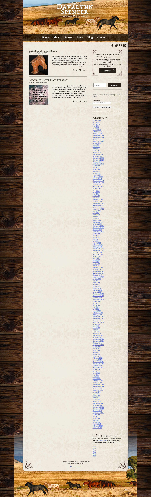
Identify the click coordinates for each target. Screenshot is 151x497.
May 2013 (96, 420)
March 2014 (97, 401)
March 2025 (97, 152)
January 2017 (97, 337)
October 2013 (97, 411)
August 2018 (97, 301)
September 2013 (98, 413)
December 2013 (98, 407)
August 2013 (97, 415)
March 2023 (97, 198)
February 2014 (98, 403)
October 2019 (97, 275)
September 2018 (98, 299)
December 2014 (98, 384)
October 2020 (97, 252)
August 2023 (97, 188)
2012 (94, 448)
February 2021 (98, 245)
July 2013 (96, 416)
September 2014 (98, 390)
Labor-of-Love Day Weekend (48, 80)
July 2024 (96, 167)
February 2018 (98, 313)
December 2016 (98, 339)
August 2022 (97, 211)
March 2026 (97, 130)
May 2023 (96, 194)
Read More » (80, 70)
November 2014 (98, 386)
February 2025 (98, 154)
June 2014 (96, 396)
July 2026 (96, 122)
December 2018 (98, 294)
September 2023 (98, 186)
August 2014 (97, 392)
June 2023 (96, 192)
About (57, 37)
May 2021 (96, 239)
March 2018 (97, 311)
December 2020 (98, 249)
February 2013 (98, 426)
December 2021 (98, 226)
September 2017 (98, 322)
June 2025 (96, 147)
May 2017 (96, 330)
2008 (94, 456)
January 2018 (97, 315)
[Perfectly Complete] (38, 74)
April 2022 (96, 218)
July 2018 (96, 303)
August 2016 (97, 347)
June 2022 (96, 215)
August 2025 (97, 143)
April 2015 (96, 377)
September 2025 (98, 141)
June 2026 (96, 124)
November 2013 (98, 409)
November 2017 (98, 318)
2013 (94, 446)
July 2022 (96, 213)
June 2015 (96, 373)
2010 (94, 452)
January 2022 (97, 224)
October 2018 (97, 298)
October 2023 (97, 184)
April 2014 (96, 399)
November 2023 (98, 183)
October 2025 (97, 139)
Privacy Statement (75, 467)
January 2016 (97, 360)
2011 (94, 450)
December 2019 (98, 271)
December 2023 (98, 181)
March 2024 (97, 175)
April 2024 (96, 173)
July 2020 (96, 258)
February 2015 (98, 381)
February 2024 (98, 177)
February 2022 (98, 222)
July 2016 (96, 348)
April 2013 (96, 422)
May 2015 (96, 375)
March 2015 (97, 379)
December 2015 (98, 362)
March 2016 (97, 356)
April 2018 (96, 309)
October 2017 (97, 320)
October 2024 (97, 162)
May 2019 (96, 284)
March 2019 (97, 288)
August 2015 (97, 369)
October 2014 (97, 388)
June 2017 (96, 328)
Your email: (96, 100)
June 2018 (96, 305)
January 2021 (97, 247)
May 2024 (96, 171)
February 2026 (98, 132)
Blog (90, 37)
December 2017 (98, 316)
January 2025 (97, 156)
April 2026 (96, 128)
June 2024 (96, 169)
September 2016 (98, 345)
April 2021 (96, 241)
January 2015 (97, 382)
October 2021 (97, 230)
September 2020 (98, 254)
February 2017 (98, 335)
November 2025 (98, 137)
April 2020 (96, 264)
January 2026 (97, 134)
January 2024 (97, 179)
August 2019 (97, 279)
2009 (94, 454)
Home (45, 37)
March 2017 (97, 333)
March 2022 (97, 220)
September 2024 (98, 164)
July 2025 (96, 145)
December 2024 (98, 158)
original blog (102, 440)
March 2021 (97, 243)
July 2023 (96, 190)
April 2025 (96, 150)
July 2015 (96, 371)
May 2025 (96, 149)
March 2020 (97, 265)
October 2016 (97, 343)
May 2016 (96, 352)
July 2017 (96, 326)
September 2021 (98, 232)
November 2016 (98, 341)
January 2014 (97, 405)
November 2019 (98, 273)
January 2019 (97, 292)
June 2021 (96, 237)
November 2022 (98, 205)
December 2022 (98, 203)
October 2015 (97, 366)
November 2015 (98, 364)
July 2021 (96, 235)
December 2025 (98, 135)
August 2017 (97, 324)
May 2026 (96, 126)
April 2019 (96, 286)
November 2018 (98, 296)
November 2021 (98, 228)
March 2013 (97, 424)
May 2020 (96, 262)
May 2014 (96, 398)
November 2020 (98, 250)
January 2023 (97, 201)
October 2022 (97, 207)
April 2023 (96, 196)
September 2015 (98, 367)
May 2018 (96, 307)
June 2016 (96, 350)
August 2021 (97, 233)
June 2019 (96, 283)
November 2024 (98, 160)
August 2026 (97, 120)
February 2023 (98, 199)
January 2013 (97, 428)
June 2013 (96, 418)
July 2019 (96, 281)
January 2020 (97, 269)
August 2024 (97, 166)
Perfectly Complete (43, 50)
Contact (102, 37)
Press (80, 37)
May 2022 (96, 216)
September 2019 (98, 277)
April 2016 (96, 354)
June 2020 (96, 260)
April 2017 (96, 332)
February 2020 (98, 267)
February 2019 (98, 290)
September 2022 (98, 209)
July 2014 (96, 394)
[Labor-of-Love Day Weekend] (38, 104)
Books (68, 37)
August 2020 (97, 256)
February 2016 (98, 358)
